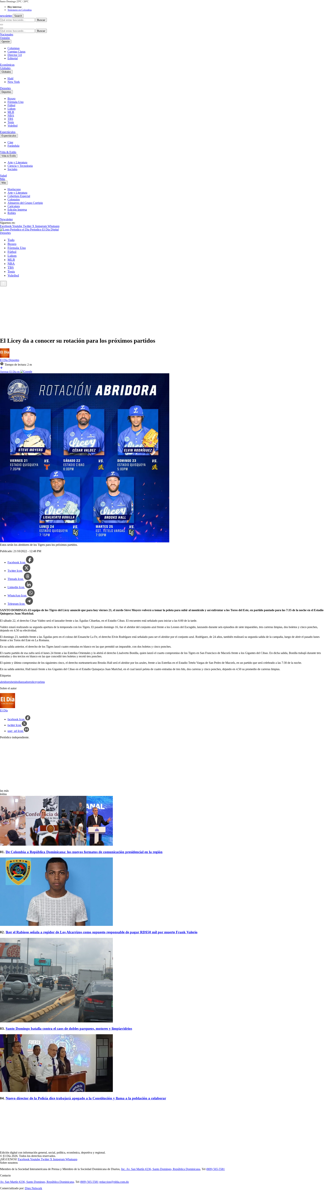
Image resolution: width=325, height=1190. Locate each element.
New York (14, 81)
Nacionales (6, 34)
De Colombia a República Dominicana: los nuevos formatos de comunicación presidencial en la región (84, 852)
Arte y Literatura (17, 162)
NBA (11, 115)
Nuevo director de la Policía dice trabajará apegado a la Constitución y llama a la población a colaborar (86, 1098)
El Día (4, 360)
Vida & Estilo (8, 152)
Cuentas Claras (16, 51)
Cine (10, 142)
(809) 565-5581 (215, 1169)
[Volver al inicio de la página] (3, 283)
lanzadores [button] (25, 681)
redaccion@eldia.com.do (114, 1181)
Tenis (11, 122)
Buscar (41, 19)
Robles (12, 213)
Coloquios (14, 199)
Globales (5, 68)
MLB (11, 112)
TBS (10, 118)
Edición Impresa (17, 209)
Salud (3, 175)
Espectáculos (7, 132)
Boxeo (11, 98)
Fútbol (11, 105)
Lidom (11, 108)
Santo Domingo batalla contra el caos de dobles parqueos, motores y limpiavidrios (69, 1028)
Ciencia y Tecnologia (20, 165)
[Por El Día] (4, 356)
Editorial (13, 58)
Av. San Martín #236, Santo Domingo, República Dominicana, (37, 1181)
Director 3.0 (15, 55)
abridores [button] (5, 681)
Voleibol (12, 125)
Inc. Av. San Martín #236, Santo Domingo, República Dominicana (160, 1169)
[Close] (1, 28)
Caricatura (14, 206)
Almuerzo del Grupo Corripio (25, 202)
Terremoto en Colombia (20, 9)
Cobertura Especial (19, 196)
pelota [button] (41, 681)
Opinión (5, 37)
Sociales (12, 169)
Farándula (13, 145)
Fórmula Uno (16, 102)
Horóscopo (14, 189)
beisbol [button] (15, 681)
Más (2, 179)
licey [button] (35, 681)
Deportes (5, 88)
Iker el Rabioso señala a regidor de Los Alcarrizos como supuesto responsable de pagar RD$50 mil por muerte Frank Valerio (101, 932)
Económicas (7, 64)
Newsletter (6, 219)
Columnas (14, 48)
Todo (11, 240)
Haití (10, 78)
